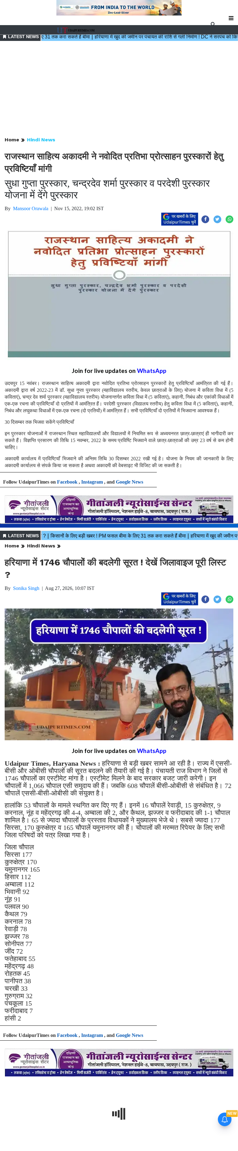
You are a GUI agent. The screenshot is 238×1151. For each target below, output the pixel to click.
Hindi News (41, 140)
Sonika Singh (26, 588)
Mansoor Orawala (30, 208)
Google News (129, 482)
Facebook (67, 482)
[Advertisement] (119, 89)
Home (12, 140)
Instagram (92, 482)
